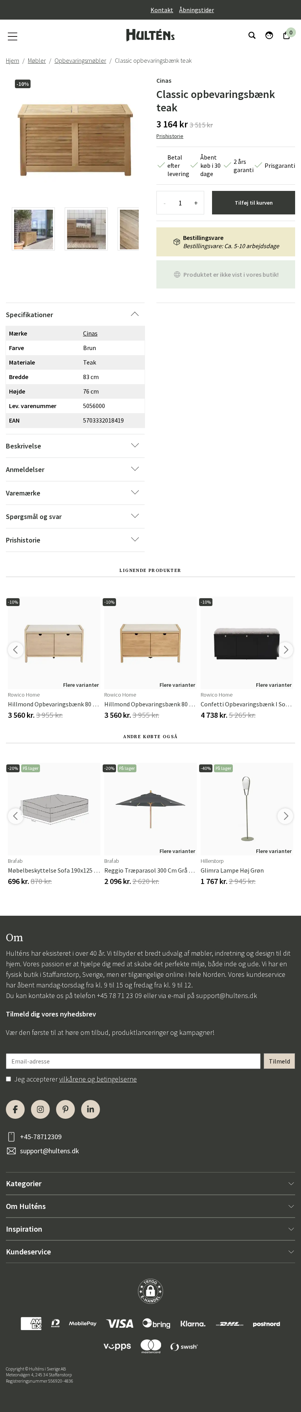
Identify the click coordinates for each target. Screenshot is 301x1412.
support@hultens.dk (226, 995)
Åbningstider (196, 10)
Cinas (163, 80)
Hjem (12, 60)
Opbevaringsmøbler (80, 60)
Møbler (37, 60)
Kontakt (161, 10)
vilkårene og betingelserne (98, 1079)
